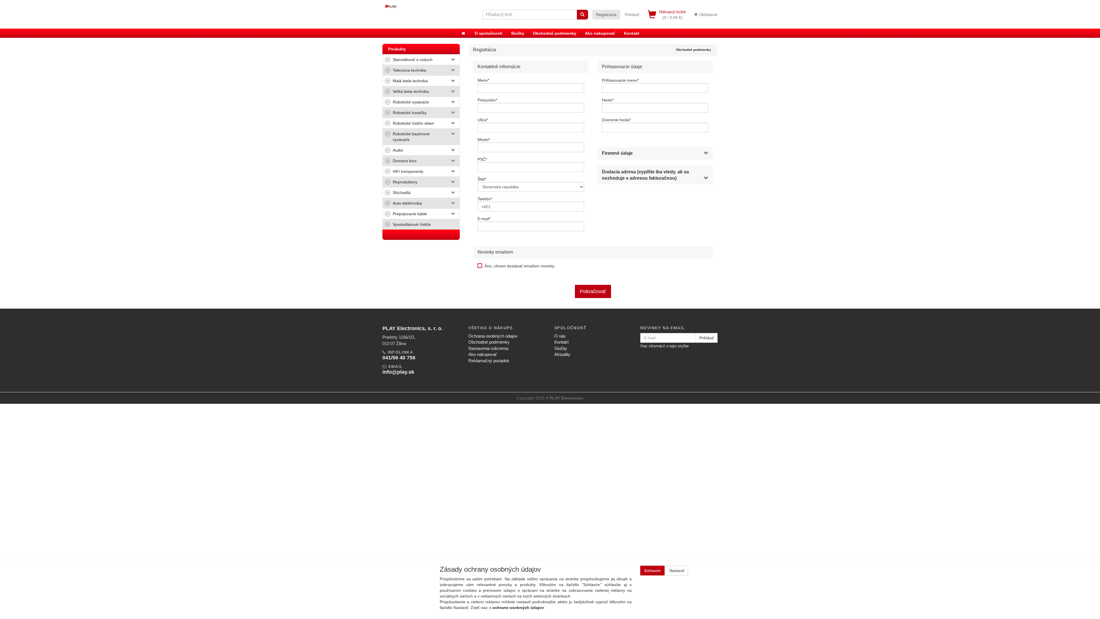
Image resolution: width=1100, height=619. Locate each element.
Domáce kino (405, 160)
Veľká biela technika (411, 91)
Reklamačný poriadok (488, 360)
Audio (398, 150)
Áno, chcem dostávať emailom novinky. (519, 266)
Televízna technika (409, 70)
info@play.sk (398, 372)
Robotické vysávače (411, 102)
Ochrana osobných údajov (493, 336)
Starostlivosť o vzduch (413, 59)
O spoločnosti (488, 33)
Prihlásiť (632, 14)
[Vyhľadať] (582, 14)
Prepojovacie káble (410, 213)
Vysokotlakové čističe (412, 224)
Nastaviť (676, 570)
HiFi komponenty (408, 171)
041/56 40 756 (398, 358)
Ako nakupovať (600, 33)
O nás (560, 336)
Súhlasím (652, 570)
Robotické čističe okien (413, 123)
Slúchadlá (401, 192)
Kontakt (631, 33)
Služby (517, 33)
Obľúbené (707, 14)
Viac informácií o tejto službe (664, 346)
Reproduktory (405, 182)
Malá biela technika (410, 81)
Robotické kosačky (410, 112)
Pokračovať (593, 291)
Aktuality (562, 354)
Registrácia (606, 14)
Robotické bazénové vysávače (411, 137)
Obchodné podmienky (554, 33)
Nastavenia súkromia (488, 348)
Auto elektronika (407, 203)
